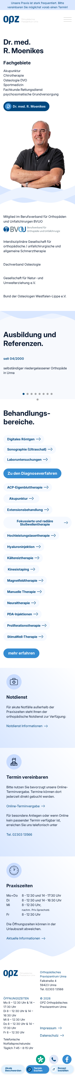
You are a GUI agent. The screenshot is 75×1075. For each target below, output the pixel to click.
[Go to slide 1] (24, 394)
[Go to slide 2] (28, 394)
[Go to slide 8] (52, 394)
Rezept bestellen (63, 1069)
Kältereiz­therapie (20, 558)
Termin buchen (38, 1069)
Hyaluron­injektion (21, 547)
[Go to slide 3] (32, 394)
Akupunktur (18, 499)
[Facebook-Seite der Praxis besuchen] (67, 1060)
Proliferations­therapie (23, 625)
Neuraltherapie (18, 603)
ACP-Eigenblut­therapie (24, 487)
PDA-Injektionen (19, 614)
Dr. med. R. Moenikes (29, 106)
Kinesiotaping (18, 569)
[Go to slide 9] (38, 400)
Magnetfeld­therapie (22, 580)
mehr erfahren (21, 653)
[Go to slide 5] (40, 394)
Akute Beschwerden (13, 1069)
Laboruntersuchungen (24, 460)
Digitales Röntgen (21, 439)
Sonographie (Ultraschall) (26, 449)
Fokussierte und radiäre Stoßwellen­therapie (35, 522)
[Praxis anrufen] (53, 1059)
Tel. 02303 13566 (19, 834)
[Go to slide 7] (48, 394)
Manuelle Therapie (21, 592)
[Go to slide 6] (44, 394)
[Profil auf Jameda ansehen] (40, 1059)
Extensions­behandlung (25, 510)
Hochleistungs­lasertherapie (28, 536)
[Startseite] (20, 20)
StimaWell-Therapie (22, 637)
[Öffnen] (68, 19)
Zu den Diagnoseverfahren (32, 473)
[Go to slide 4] (36, 394)
